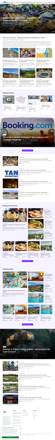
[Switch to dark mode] (51, 2)
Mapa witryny (33, 434)
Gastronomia (5, 15)
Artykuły (14, 410)
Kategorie (35, 410)
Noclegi (4, 79)
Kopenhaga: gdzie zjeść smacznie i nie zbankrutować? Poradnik (17, 417)
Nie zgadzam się (10, 435)
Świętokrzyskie (22, 79)
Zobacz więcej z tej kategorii (27, 150)
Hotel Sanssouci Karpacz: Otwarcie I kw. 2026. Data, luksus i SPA (17, 423)
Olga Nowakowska (25, 415)
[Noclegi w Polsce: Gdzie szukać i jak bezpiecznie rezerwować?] (27, 344)
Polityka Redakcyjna (28, 434)
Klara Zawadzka (5, 25)
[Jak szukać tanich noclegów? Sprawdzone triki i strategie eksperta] (27, 132)
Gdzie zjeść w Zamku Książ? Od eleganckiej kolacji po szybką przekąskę (17, 413)
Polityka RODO (22, 434)
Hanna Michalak (5, 141)
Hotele (46, 283)
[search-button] (49, 2)
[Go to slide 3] (53, 31)
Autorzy (24, 410)
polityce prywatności (13, 433)
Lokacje (21, 179)
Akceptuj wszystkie (10, 437)
